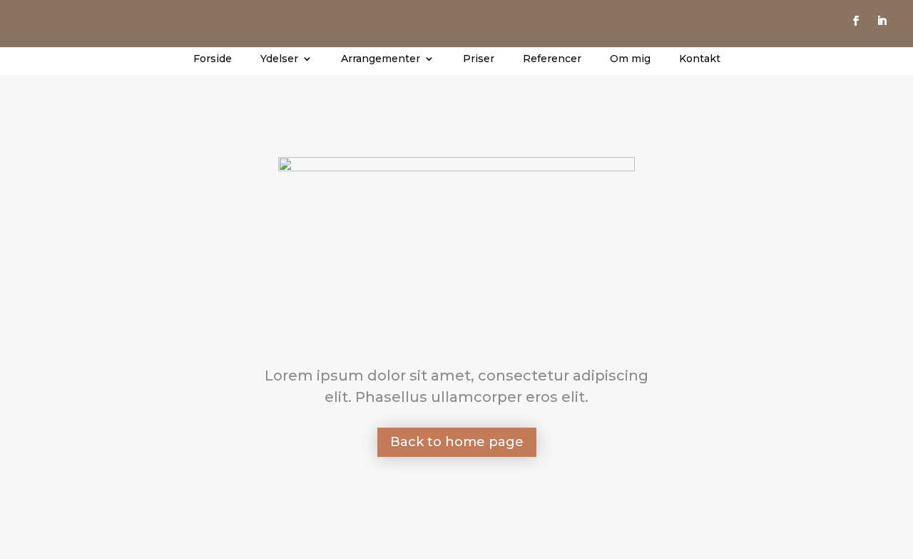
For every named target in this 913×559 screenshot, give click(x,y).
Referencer (552, 59)
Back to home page (457, 442)
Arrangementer (380, 59)
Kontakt (699, 59)
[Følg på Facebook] (856, 21)
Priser (478, 59)
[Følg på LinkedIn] (882, 21)
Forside (212, 59)
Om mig (630, 59)
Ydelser (279, 59)
